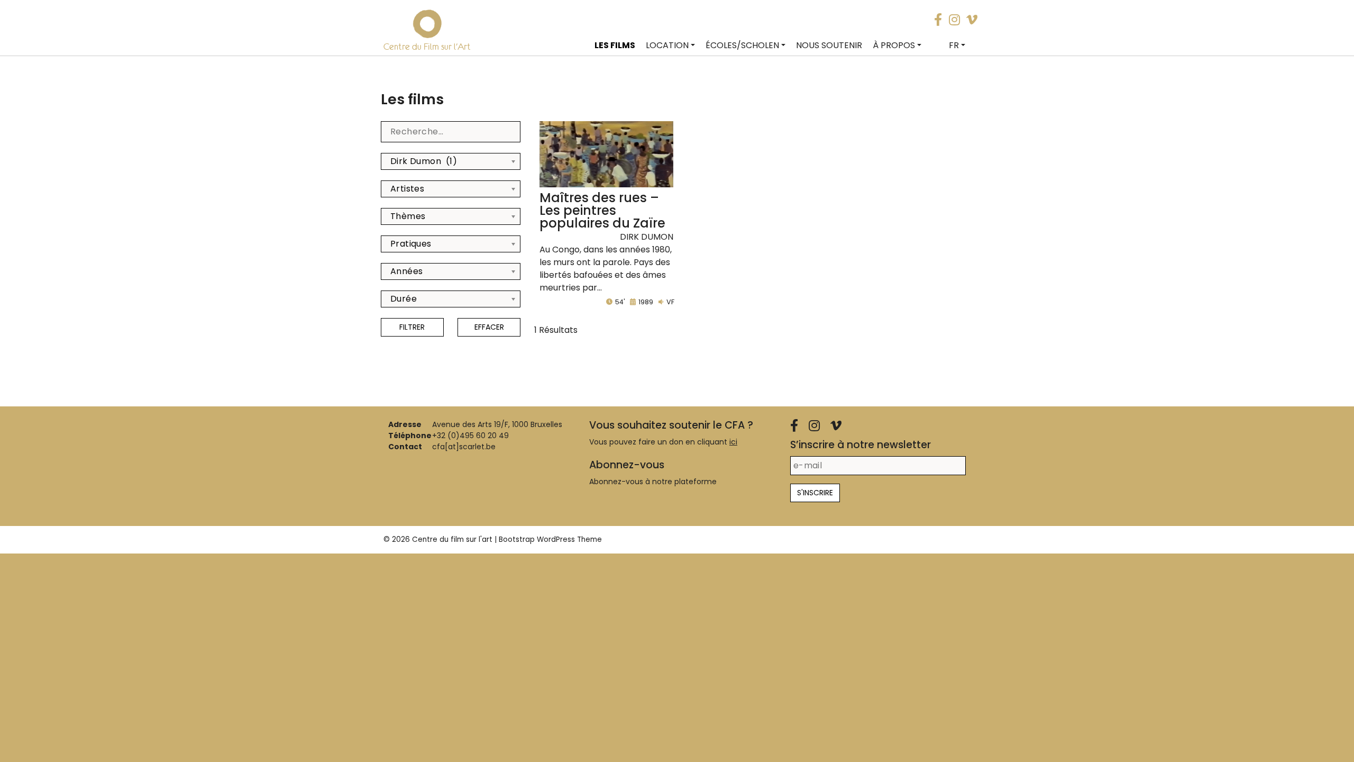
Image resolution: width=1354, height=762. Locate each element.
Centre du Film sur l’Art (427, 46)
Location (667, 45)
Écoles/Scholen (742, 45)
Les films (614, 45)
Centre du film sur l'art (452, 539)
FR (954, 45)
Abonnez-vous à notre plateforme (653, 481)
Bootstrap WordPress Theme (550, 539)
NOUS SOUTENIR (829, 45)
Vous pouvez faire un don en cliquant (663, 442)
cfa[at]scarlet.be (464, 446)
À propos (894, 45)
